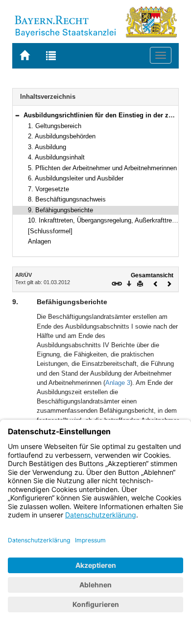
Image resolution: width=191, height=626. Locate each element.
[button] (17, 115)
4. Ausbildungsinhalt (56, 157)
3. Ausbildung (47, 147)
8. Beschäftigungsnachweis (67, 199)
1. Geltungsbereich (54, 126)
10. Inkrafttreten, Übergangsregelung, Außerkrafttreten (104, 220)
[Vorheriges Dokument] (156, 283)
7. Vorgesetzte (48, 189)
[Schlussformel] (50, 231)
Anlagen (39, 241)
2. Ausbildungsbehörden (62, 136)
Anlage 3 (117, 382)
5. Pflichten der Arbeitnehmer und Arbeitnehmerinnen (102, 168)
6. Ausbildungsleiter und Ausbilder (75, 178)
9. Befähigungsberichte (60, 210)
